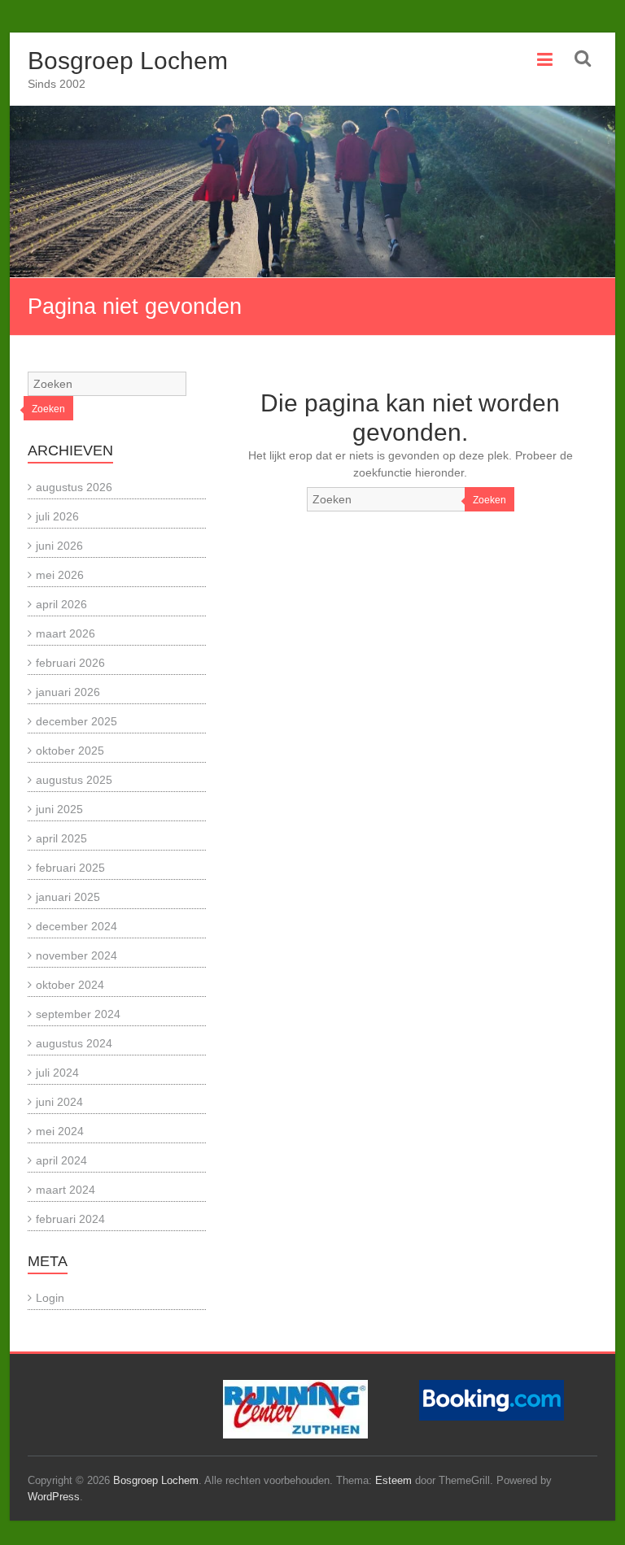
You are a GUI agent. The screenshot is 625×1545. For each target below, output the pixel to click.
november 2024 (76, 955)
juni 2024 (59, 1101)
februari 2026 (70, 662)
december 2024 (76, 926)
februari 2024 (70, 1218)
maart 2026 (65, 633)
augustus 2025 (74, 779)
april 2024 (61, 1160)
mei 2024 (60, 1131)
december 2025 (76, 721)
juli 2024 (57, 1072)
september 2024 (78, 1014)
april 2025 (61, 838)
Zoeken (489, 500)
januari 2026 (68, 692)
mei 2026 (60, 574)
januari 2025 (68, 896)
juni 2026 (59, 545)
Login (50, 1297)
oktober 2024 (70, 984)
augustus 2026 (74, 487)
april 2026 (61, 604)
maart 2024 (65, 1189)
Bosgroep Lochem (128, 60)
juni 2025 (59, 809)
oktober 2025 (70, 750)
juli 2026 (57, 516)
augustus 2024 (74, 1043)
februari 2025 (70, 867)
